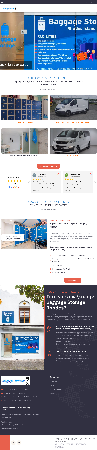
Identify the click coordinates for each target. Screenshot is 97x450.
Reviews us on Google (48, 166)
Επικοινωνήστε (72, 280)
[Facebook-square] (13, 442)
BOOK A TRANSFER (89, 2)
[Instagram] (19, 442)
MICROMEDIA (59, 444)
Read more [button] (35, 190)
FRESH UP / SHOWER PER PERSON (24, 156)
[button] (95, 183)
